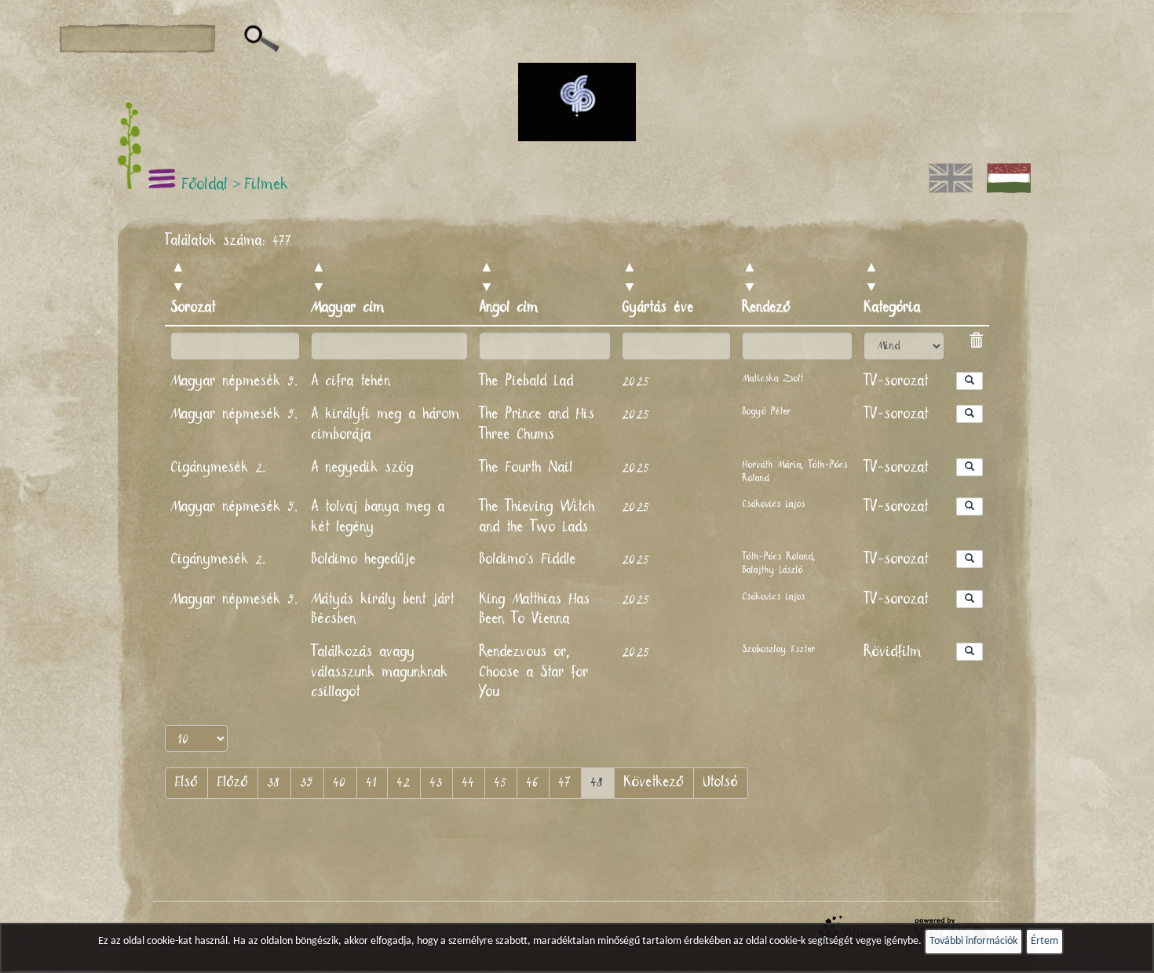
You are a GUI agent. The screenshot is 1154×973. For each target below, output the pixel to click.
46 (533, 782)
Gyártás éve (658, 307)
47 (565, 782)
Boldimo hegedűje (364, 559)
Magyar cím (348, 307)
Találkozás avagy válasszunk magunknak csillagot (380, 672)
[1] (262, 39)
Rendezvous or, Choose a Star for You (534, 672)
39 (307, 782)
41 (372, 782)
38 (274, 782)
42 (404, 782)
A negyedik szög (363, 467)
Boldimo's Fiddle (528, 559)
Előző (232, 782)
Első (186, 782)
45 (501, 782)
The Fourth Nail (526, 467)
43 (436, 782)
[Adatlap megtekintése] (969, 381)
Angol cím (509, 307)
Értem (1044, 941)
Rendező (767, 307)
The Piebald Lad (527, 381)
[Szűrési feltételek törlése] (976, 343)
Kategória (892, 307)
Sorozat (193, 307)
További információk (973, 941)
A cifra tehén (351, 381)
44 (468, 782)
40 (340, 782)
